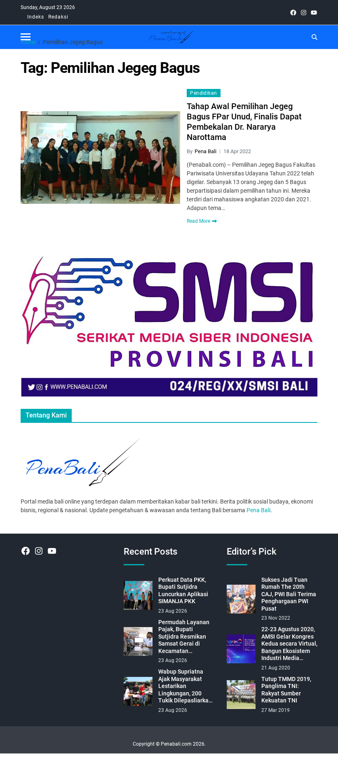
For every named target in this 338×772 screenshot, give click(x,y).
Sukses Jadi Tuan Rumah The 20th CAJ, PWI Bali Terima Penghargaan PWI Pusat (288, 594)
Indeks (35, 17)
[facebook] (293, 12)
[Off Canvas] (26, 36)
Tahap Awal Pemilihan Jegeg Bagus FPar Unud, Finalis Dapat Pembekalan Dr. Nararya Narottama (244, 121)
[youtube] (313, 12)
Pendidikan (203, 93)
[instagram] (303, 12)
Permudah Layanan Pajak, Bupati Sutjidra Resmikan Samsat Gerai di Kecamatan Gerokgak (183, 637)
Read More (198, 221)
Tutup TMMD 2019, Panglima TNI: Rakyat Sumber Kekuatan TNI (286, 690)
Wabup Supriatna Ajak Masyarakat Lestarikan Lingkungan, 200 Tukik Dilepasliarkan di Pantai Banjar (185, 686)
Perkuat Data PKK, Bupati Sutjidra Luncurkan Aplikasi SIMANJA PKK (183, 590)
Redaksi (58, 17)
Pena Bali (205, 151)
